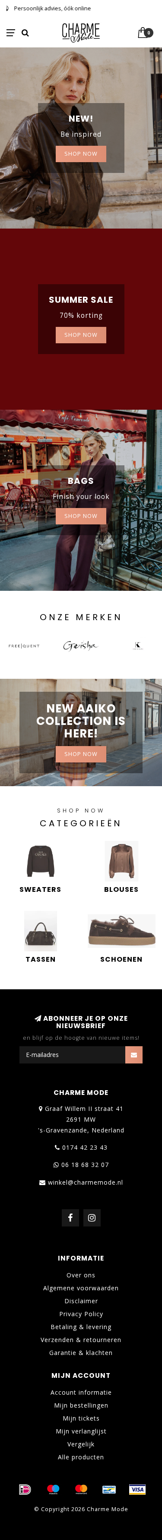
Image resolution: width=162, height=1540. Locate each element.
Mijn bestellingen (81, 1405)
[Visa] (137, 1489)
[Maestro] (53, 1489)
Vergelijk (81, 1444)
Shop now (81, 335)
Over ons (81, 1275)
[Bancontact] (109, 1489)
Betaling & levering (81, 1327)
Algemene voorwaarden (81, 1288)
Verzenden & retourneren (81, 1340)
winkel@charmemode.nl (85, 1182)
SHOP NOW (81, 153)
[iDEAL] (25, 1489)
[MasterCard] (81, 1489)
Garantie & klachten (81, 1353)
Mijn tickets (81, 1418)
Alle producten (81, 1457)
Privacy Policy (81, 1314)
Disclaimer (81, 1301)
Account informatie (81, 1392)
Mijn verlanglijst (81, 1431)
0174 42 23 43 (85, 1147)
